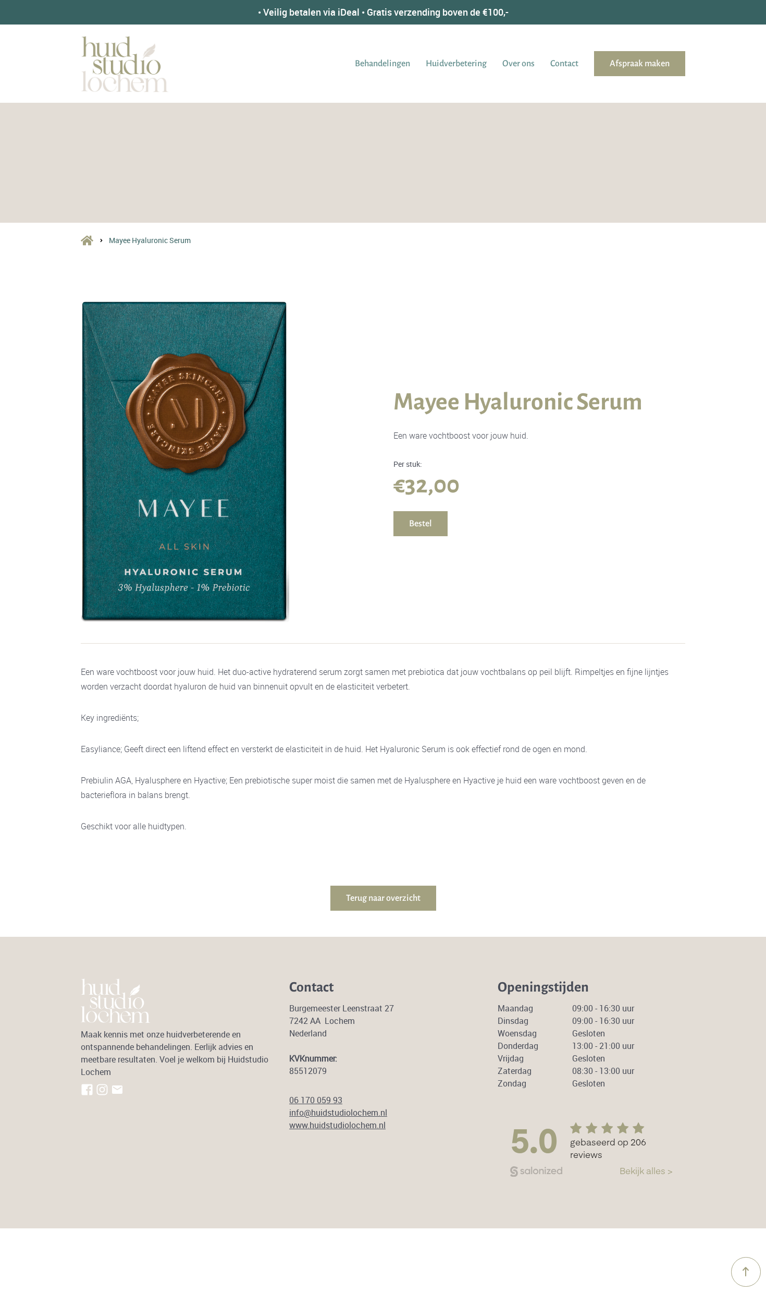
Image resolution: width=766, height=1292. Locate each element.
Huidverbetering (456, 63)
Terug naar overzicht (383, 898)
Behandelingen (382, 63)
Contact (564, 63)
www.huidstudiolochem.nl (337, 1125)
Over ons (518, 63)
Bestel (420, 523)
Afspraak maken (640, 63)
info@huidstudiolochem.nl (338, 1112)
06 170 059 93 (315, 1100)
